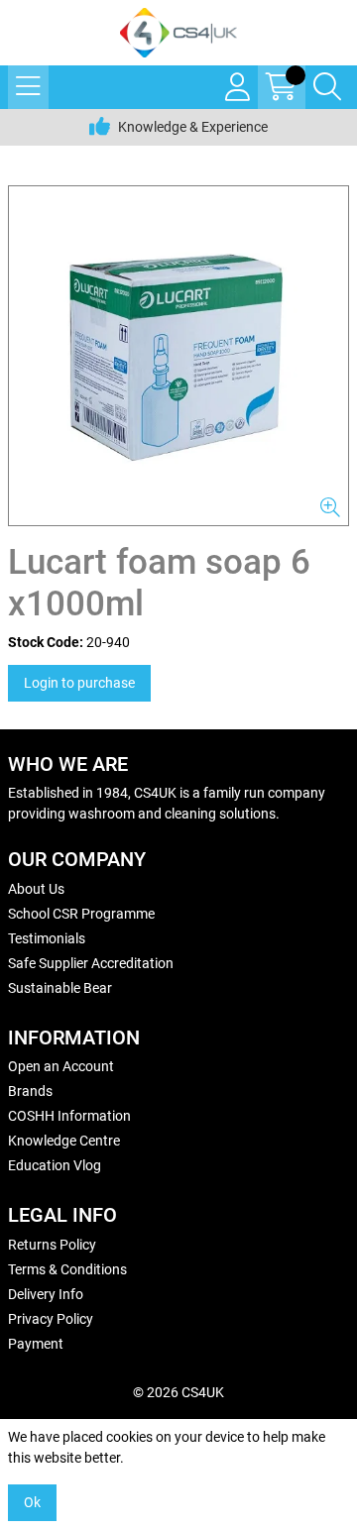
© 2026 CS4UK (178, 1392)
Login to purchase (79, 683)
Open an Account (61, 1066)
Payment (35, 1344)
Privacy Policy (50, 1319)
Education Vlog (54, 1165)
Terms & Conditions (67, 1269)
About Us (36, 889)
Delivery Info (45, 1294)
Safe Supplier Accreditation (91, 963)
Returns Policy (52, 1245)
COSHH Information (69, 1116)
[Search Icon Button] (327, 87)
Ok (32, 1502)
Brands (30, 1091)
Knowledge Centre (64, 1140)
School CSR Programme (81, 914)
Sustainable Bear (60, 988)
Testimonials (46, 938)
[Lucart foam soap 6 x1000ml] (178, 355)
